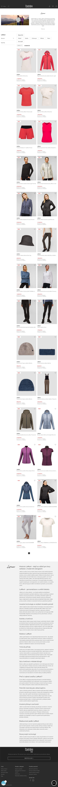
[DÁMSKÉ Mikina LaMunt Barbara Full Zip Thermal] (26, 204)
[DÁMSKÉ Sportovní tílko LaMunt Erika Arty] (47, 96)
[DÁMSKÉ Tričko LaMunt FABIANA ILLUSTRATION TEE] (47, 527)
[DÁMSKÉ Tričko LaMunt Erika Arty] (26, 60)
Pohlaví (19, 38)
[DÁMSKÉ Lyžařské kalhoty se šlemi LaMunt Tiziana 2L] (47, 383)
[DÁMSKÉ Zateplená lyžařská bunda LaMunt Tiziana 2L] (26, 419)
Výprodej (3, 42)
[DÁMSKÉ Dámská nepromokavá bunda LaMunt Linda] (47, 168)
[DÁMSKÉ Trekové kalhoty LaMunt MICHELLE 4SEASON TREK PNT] (47, 240)
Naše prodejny (4, 768)
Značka (26, 38)
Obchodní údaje (4, 772)
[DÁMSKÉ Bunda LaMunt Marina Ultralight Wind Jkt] (47, 419)
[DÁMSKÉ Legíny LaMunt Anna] (47, 312)
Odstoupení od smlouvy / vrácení (20, 771)
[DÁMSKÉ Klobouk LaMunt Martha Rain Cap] (26, 240)
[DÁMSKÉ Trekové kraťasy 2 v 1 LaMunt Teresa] (26, 132)
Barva (49, 38)
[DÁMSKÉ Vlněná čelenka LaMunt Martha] (47, 348)
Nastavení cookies (33, 774)
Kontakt (3, 774)
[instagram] (33, 780)
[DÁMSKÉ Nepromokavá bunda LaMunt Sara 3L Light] (47, 60)
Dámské (3, 38)
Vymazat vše (27, 45)
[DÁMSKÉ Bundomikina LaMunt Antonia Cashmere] (26, 491)
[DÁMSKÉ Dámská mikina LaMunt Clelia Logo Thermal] (26, 168)
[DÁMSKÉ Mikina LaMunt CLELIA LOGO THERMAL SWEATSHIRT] (26, 276)
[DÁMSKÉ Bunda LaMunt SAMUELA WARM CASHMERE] (47, 491)
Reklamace (17, 773)
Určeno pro (34, 38)
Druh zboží (20, 41)
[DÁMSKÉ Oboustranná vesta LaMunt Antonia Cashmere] (47, 455)
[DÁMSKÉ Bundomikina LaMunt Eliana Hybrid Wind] (26, 455)
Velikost (42, 38)
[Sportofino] (29, 6)
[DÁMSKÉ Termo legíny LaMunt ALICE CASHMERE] (26, 527)
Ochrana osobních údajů (34, 770)
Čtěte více (43, 28)
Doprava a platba (18, 768)
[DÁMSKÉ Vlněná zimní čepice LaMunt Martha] (26, 348)
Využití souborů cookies (34, 772)
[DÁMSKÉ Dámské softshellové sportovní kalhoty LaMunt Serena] (26, 312)
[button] (34, 49)
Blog (2, 776)
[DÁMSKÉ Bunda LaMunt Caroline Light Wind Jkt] (47, 204)
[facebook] (30, 780)
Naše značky (3, 770)
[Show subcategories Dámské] (13, 38)
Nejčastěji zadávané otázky (21, 775)
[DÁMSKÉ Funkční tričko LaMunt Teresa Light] (26, 96)
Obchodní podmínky (33, 768)
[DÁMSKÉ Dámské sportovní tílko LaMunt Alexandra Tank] (47, 132)
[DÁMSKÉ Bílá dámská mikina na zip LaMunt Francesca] (47, 276)
